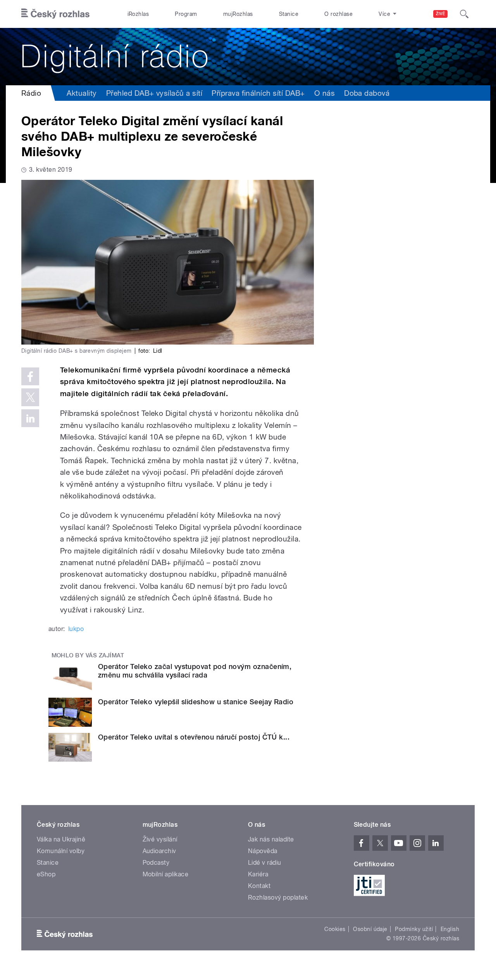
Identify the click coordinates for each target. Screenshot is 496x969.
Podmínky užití (414, 929)
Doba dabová (366, 93)
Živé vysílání (160, 839)
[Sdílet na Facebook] (30, 376)
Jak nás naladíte (271, 839)
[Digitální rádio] (248, 56)
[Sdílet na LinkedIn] (30, 418)
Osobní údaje (370, 929)
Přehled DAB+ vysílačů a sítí (154, 93)
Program (186, 14)
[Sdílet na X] (30, 397)
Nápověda (262, 851)
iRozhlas (138, 14)
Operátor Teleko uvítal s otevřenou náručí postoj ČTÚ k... (193, 737)
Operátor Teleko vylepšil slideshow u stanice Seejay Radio (195, 702)
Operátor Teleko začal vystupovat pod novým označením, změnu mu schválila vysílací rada (194, 670)
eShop (46, 874)
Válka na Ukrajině (61, 839)
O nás (324, 93)
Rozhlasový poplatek (278, 897)
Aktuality (81, 93)
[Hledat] (464, 14)
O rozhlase (338, 14)
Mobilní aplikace (166, 874)
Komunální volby (60, 851)
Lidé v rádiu (264, 862)
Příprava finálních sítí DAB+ (258, 93)
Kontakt (259, 886)
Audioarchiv (159, 851)
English (450, 929)
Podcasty (156, 862)
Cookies (334, 929)
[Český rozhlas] (55, 14)
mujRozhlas (238, 14)
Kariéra (258, 874)
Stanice (288, 14)
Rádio (31, 93)
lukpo (76, 629)
